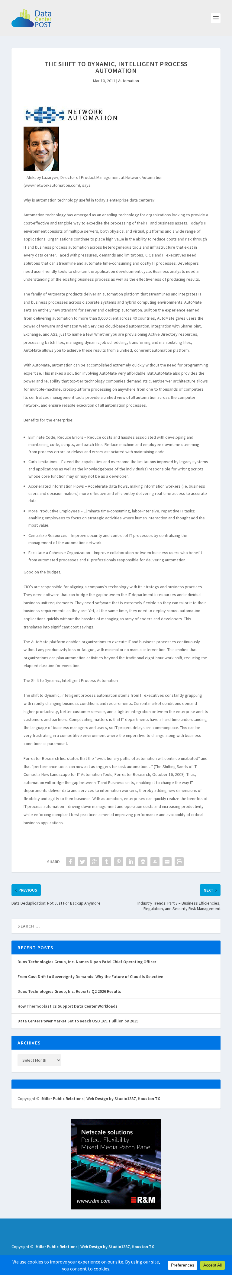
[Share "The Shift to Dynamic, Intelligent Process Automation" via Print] (179, 862)
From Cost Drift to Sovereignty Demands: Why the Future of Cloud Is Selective (90, 976)
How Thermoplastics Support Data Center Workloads (68, 1006)
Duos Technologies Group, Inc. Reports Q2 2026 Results (69, 991)
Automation (128, 80)
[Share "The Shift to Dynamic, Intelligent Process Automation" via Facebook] (70, 862)
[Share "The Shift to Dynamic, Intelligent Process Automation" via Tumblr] (107, 862)
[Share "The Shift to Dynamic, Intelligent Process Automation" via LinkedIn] (131, 862)
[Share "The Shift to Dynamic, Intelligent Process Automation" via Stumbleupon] (155, 862)
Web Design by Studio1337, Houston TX (123, 1098)
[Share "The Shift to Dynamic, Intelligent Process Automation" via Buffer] (143, 862)
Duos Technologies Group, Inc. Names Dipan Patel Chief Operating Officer (87, 961)
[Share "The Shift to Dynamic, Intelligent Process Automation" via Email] (167, 862)
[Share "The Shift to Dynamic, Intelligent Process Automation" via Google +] (95, 862)
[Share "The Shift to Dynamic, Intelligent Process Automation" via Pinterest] (119, 862)
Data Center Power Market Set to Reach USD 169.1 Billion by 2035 (78, 1021)
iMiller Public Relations (62, 1098)
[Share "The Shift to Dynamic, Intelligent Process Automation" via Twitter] (82, 862)
